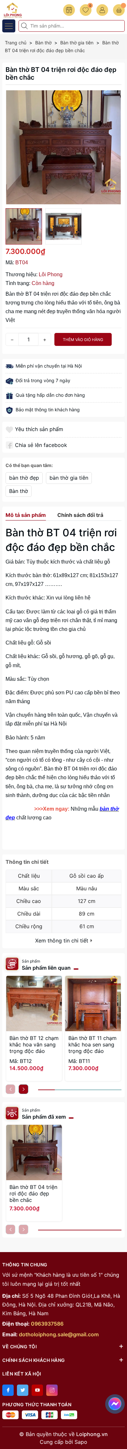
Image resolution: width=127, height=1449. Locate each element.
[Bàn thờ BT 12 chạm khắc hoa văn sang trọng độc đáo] (34, 1003)
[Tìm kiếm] (25, 26)
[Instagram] (52, 1390)
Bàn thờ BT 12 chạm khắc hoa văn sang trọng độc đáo (34, 1044)
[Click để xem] (63, 147)
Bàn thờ (18, 491)
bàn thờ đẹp (24, 477)
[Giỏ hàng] (119, 10)
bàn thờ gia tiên (68, 477)
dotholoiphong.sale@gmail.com (59, 1334)
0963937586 (47, 1323)
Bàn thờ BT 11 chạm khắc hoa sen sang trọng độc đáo (92, 1044)
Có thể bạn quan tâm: (29, 465)
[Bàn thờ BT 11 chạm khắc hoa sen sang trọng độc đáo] (93, 1003)
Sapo (81, 1442)
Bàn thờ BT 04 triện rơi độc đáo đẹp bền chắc (33, 1193)
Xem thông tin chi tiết (62, 940)
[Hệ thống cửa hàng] (69, 10)
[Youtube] (37, 1390)
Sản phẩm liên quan (46, 967)
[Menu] (8, 25)
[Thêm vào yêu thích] (10, 429)
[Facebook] (8, 1390)
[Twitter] (22, 1390)
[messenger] (114, 1402)
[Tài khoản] (102, 10)
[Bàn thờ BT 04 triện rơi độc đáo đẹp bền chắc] (34, 1152)
